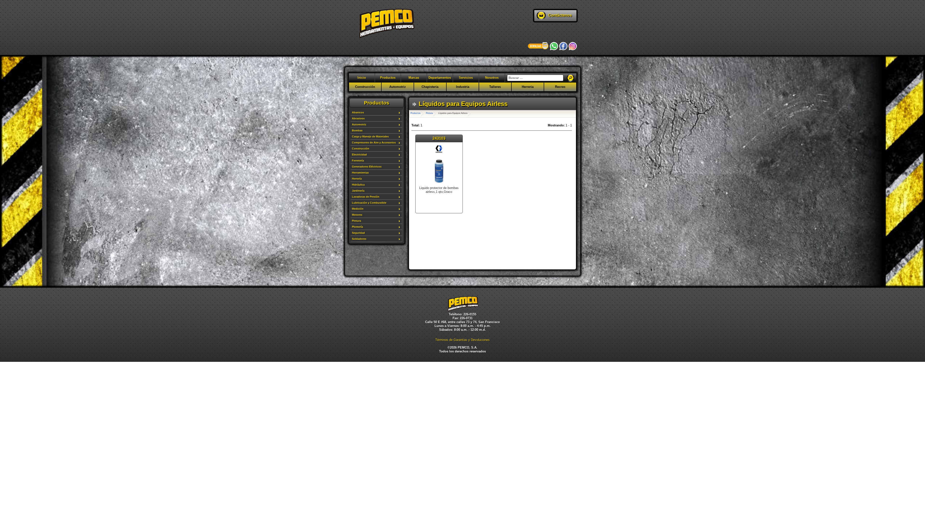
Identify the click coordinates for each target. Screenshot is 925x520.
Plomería (357, 226)
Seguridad (358, 232)
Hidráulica (358, 184)
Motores (357, 214)
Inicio (361, 77)
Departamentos (440, 77)
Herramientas (360, 172)
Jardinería (358, 190)
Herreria (528, 87)
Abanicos (358, 112)
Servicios (466, 77)
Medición (357, 208)
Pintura (356, 220)
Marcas (414, 77)
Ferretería (358, 160)
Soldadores (359, 238)
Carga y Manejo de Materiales (370, 136)
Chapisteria (430, 87)
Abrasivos (358, 118)
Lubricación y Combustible (369, 202)
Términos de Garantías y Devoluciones (462, 340)
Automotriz (397, 87)
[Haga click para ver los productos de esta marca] (439, 151)
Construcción (365, 87)
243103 (438, 138)
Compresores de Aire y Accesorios (374, 142)
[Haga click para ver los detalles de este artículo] (439, 184)
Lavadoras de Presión (365, 196)
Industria (462, 87)
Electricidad (359, 154)
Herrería (357, 178)
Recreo (560, 87)
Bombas (357, 130)
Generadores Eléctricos (367, 166)
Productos (388, 77)
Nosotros (492, 77)
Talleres (495, 87)
